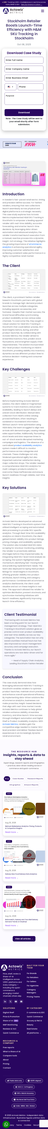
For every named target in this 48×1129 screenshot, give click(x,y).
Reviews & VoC (9, 1029)
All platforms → (34, 1033)
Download (24, 112)
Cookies (27, 1125)
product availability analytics (28, 445)
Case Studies (18, 778)
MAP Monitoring (10, 1025)
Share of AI (10, 1020)
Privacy (11, 1125)
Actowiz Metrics (10, 724)
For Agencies (33, 985)
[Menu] (42, 11)
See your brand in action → (31, 4)
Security (36, 1125)
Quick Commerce (11, 1033)
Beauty (30, 1025)
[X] (10, 1001)
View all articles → (24, 938)
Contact (7, 1068)
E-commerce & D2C (36, 1012)
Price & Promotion (11, 1016)
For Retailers (32, 977)
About (6, 1059)
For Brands (32, 973)
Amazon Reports (31, 785)
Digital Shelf (8, 1012)
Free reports (8, 1047)
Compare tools (10, 1055)
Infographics (15, 785)
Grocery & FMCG (34, 1020)
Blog (7, 778)
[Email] (21, 1001)
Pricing (6, 1064)
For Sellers (31, 981)
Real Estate (32, 1029)
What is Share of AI (11, 1051)
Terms (19, 1125)
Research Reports (35, 778)
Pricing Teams (33, 996)
